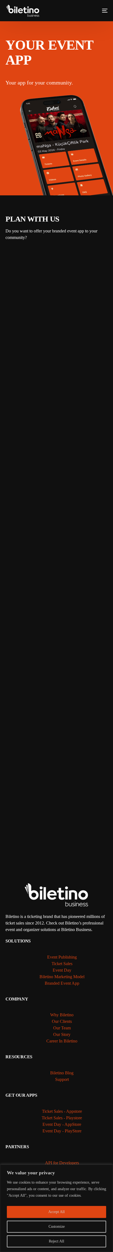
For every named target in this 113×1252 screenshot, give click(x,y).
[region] (56, 1208)
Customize (57, 1226)
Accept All (56, 1212)
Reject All (56, 1241)
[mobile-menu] (101, 10)
